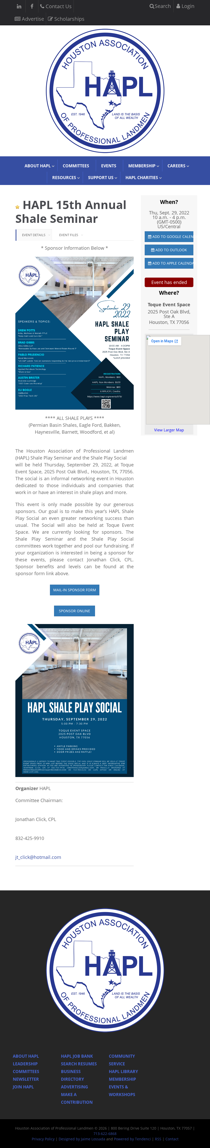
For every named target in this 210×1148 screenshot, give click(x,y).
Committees (76, 166)
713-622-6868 (105, 1133)
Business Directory (72, 1075)
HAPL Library (123, 1071)
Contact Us (58, 6)
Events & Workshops (122, 1090)
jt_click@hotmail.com (38, 857)
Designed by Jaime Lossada (82, 1138)
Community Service (122, 1060)
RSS (158, 1138)
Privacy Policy (43, 1138)
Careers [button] (176, 166)
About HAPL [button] (38, 166)
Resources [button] (64, 177)
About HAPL (26, 1056)
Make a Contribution (77, 1098)
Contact (171, 1138)
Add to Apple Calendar (172, 263)
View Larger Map (169, 429)
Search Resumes (79, 1064)
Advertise (32, 18)
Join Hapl (23, 1087)
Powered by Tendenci (132, 1138)
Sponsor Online (74, 610)
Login (187, 6)
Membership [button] (141, 166)
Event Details (33, 235)
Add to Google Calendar (172, 236)
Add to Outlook (170, 249)
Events (108, 166)
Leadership (25, 1064)
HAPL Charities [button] (141, 177)
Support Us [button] (100, 177)
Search (162, 6)
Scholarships (69, 18)
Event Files (68, 235)
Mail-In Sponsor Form (74, 589)
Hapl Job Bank (77, 1056)
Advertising (74, 1087)
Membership (122, 1079)
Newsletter (26, 1079)
